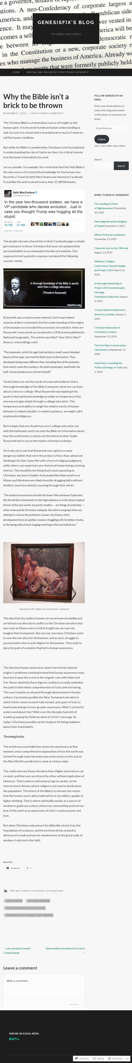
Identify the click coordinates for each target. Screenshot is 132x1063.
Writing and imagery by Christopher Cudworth (58, 72)
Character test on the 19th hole (111, 248)
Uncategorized (54, 890)
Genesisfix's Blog (66, 22)
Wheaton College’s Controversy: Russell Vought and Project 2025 (110, 265)
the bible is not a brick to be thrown (29, 915)
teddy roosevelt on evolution (25, 908)
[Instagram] (15, 1039)
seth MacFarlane (38, 901)
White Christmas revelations (110, 234)
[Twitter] (13, 1039)
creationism (14, 901)
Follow (101, 139)
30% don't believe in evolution (27, 890)
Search (98, 159)
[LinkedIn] (18, 1039)
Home (16, 72)
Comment (74, 1004)
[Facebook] (10, 1039)
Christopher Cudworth (46, 113)
